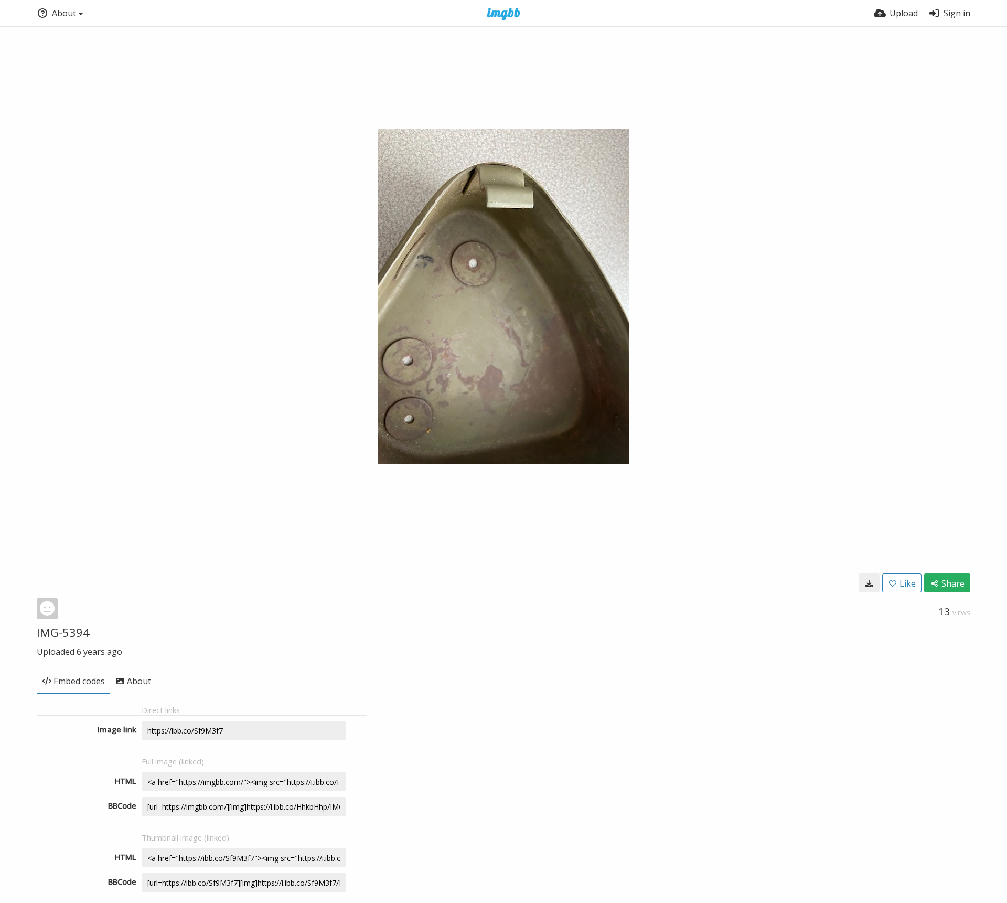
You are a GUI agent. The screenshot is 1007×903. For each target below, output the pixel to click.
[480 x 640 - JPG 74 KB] (869, 582)
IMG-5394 (63, 632)
